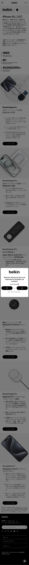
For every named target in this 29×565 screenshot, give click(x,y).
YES (7, 288)
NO (22, 288)
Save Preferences (15, 292)
